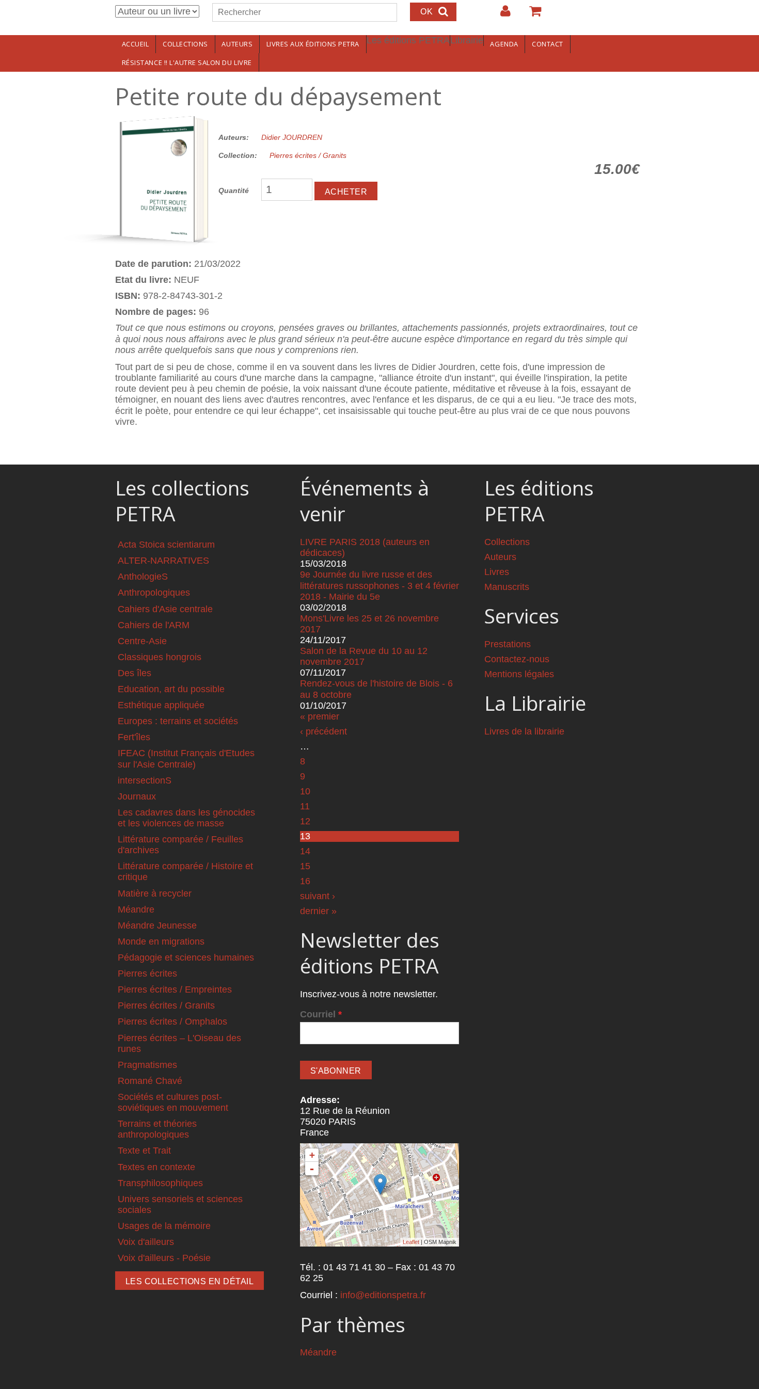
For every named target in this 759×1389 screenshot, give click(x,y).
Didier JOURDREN (291, 137)
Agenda (504, 44)
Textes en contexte (156, 1167)
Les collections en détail (189, 1281)
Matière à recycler (155, 893)
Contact (547, 44)
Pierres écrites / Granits (308, 155)
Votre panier (530, 15)
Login (500, 15)
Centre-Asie (142, 641)
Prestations (507, 644)
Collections (185, 44)
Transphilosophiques (160, 1183)
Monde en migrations (161, 941)
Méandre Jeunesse (157, 925)
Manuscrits (506, 587)
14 (305, 851)
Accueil (135, 44)
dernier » (318, 911)
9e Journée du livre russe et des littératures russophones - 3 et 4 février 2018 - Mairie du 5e (379, 585)
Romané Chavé (150, 1081)
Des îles (134, 673)
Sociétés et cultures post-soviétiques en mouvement (173, 1102)
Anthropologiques (154, 592)
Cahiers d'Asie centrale (165, 609)
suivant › (317, 896)
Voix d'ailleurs (146, 1242)
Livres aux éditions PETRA (312, 44)
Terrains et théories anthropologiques (157, 1129)
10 (305, 791)
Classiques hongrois (159, 657)
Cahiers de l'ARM (153, 625)
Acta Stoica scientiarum (166, 544)
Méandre (136, 909)
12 (305, 821)
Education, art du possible (171, 689)
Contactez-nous (516, 659)
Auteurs (237, 44)
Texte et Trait (144, 1150)
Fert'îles (134, 737)
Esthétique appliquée (161, 705)
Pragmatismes (147, 1065)
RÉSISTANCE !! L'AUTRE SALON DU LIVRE (187, 62)
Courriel (321, 1014)
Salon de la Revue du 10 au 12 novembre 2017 (364, 656)
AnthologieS (143, 576)
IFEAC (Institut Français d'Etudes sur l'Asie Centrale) (186, 758)
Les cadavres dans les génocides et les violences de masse (186, 817)
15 (305, 866)
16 (305, 881)
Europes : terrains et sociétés (178, 721)
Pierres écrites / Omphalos (172, 1021)
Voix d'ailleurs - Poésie (164, 1258)
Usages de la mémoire (164, 1226)
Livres (496, 572)
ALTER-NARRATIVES (163, 560)
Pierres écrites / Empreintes (175, 989)
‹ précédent (323, 731)
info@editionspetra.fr (383, 1295)
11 (305, 806)
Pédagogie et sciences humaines (186, 957)
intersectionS (144, 780)
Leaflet (411, 1242)
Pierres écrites (147, 973)
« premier (319, 716)
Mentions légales (519, 674)
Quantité (233, 190)
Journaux (137, 796)
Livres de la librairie (524, 731)
